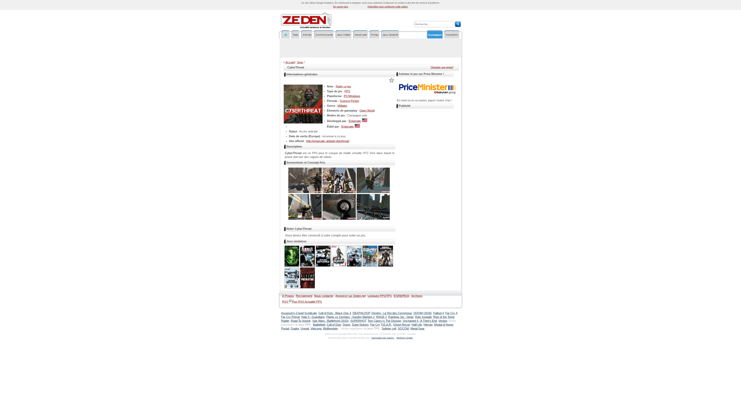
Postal (285, 328)
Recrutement (304, 295)
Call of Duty (334, 324)
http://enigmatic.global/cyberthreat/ (327, 141)
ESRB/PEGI (401, 295)
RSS (285, 301)
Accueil (290, 62)
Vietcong (315, 328)
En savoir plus (340, 6)
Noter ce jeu (343, 86)
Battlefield (319, 324)
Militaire (342, 105)
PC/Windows (352, 96)
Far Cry (375, 324)
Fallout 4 (438, 313)
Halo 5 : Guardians (313, 317)
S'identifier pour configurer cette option (387, 6)
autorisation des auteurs (382, 338)
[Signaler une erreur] (442, 67)
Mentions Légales (405, 338)
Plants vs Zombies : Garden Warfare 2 (350, 317)
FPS (347, 91)
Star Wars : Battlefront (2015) (330, 320)
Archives (416, 295)
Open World (367, 110)
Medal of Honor (443, 324)
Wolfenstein (330, 328)
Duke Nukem (360, 324)
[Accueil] (286, 34)
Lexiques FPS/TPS (380, 295)
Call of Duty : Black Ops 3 (334, 313)
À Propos (288, 295)
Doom (346, 324)
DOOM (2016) (423, 313)
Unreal (305, 328)
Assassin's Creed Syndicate (299, 313)
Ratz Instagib (423, 317)
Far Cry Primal (290, 317)
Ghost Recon (401, 324)
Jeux (300, 62)
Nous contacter (323, 295)
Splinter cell (389, 328)
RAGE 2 (381, 317)
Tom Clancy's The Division (384, 320)
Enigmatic (355, 121)
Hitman (428, 324)
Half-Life (417, 324)
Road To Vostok (301, 320)
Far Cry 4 (451, 313)
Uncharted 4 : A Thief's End (420, 320)
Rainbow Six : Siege (401, 317)
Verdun (442, 320)
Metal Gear (417, 328)
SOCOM (403, 328)
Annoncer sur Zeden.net (350, 295)
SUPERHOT (358, 320)
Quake (295, 328)
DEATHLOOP (361, 313)
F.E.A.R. (386, 324)
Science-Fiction (349, 101)
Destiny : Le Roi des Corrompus (391, 313)
